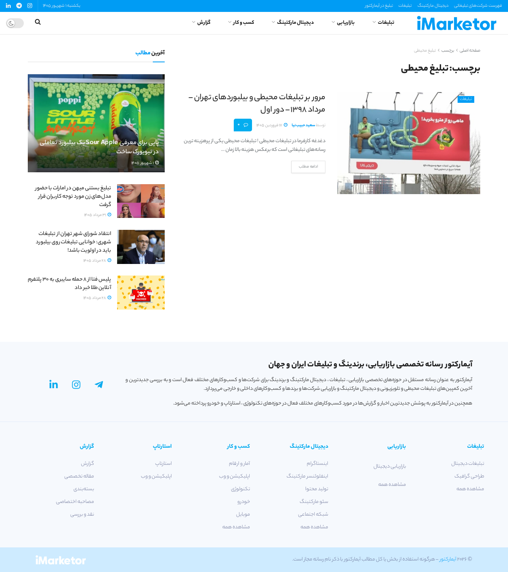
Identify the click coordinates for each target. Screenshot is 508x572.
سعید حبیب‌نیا (303, 125)
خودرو (243, 502)
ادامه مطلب (308, 167)
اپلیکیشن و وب (234, 476)
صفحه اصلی (470, 50)
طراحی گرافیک (469, 476)
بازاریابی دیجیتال (389, 466)
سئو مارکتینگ (314, 502)
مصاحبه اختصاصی (75, 502)
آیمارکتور (448, 559)
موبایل (243, 514)
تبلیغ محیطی (425, 50)
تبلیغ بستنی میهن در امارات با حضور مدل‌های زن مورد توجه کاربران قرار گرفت (73, 197)
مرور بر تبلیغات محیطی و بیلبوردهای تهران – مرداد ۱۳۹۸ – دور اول (257, 104)
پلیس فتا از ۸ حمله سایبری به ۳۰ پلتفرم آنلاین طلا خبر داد (69, 284)
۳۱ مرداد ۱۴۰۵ (95, 215)
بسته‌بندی (83, 489)
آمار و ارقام (239, 464)
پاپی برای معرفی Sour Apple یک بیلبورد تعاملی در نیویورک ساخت (99, 148)
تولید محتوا (316, 489)
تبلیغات (405, 6)
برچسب (447, 50)
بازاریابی (346, 23)
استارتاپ (163, 464)
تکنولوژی (240, 489)
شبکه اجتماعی (313, 514)
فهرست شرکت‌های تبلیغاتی (478, 6)
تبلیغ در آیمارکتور (379, 6)
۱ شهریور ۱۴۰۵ (142, 163)
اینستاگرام (317, 464)
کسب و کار (243, 23)
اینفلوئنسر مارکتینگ (307, 476)
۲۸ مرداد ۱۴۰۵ (95, 261)
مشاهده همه (470, 489)
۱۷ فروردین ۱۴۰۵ (269, 125)
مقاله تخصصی (79, 476)
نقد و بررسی (82, 514)
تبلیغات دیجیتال (467, 464)
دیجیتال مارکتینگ (433, 6)
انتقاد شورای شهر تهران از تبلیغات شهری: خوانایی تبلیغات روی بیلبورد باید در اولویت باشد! (73, 242)
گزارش (203, 23)
